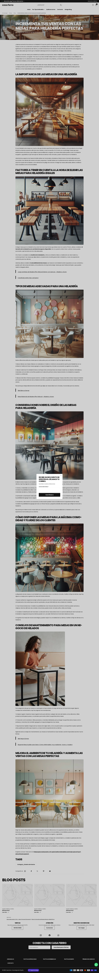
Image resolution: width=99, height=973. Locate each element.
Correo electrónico (44, 486)
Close (61, 475)
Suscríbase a (49, 495)
